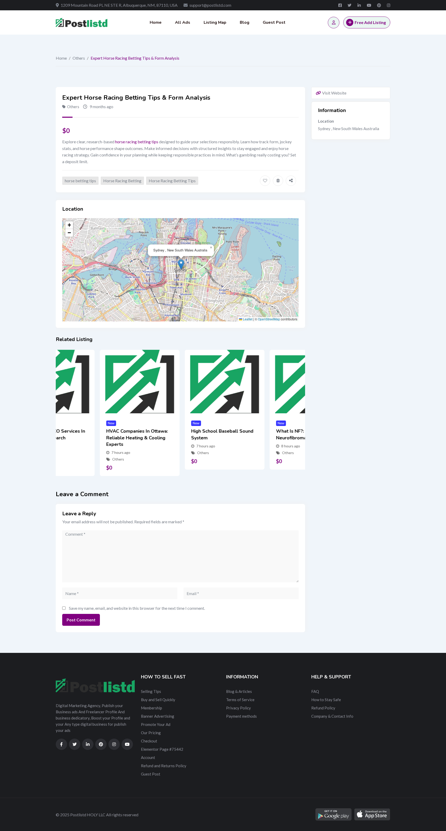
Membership (151, 708)
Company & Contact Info (332, 716)
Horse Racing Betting (122, 180)
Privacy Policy (238, 708)
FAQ (315, 691)
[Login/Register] (333, 22)
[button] (181, 264)
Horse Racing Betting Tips (172, 180)
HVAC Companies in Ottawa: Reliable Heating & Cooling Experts (93, 437)
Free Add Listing (370, 22)
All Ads (182, 22)
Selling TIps (151, 691)
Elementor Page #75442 (162, 749)
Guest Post (274, 22)
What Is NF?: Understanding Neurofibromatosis (262, 434)
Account (148, 757)
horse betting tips (80, 180)
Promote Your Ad (155, 724)
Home (156, 22)
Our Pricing (151, 732)
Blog (244, 22)
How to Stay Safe (326, 699)
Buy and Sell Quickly (158, 699)
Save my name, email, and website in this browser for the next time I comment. (137, 608)
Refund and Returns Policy (163, 765)
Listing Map (215, 22)
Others (79, 58)
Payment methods (241, 716)
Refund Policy (323, 708)
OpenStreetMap (269, 319)
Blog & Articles (239, 691)
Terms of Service (240, 699)
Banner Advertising (157, 716)
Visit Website (334, 92)
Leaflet (247, 319)
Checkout (149, 741)
